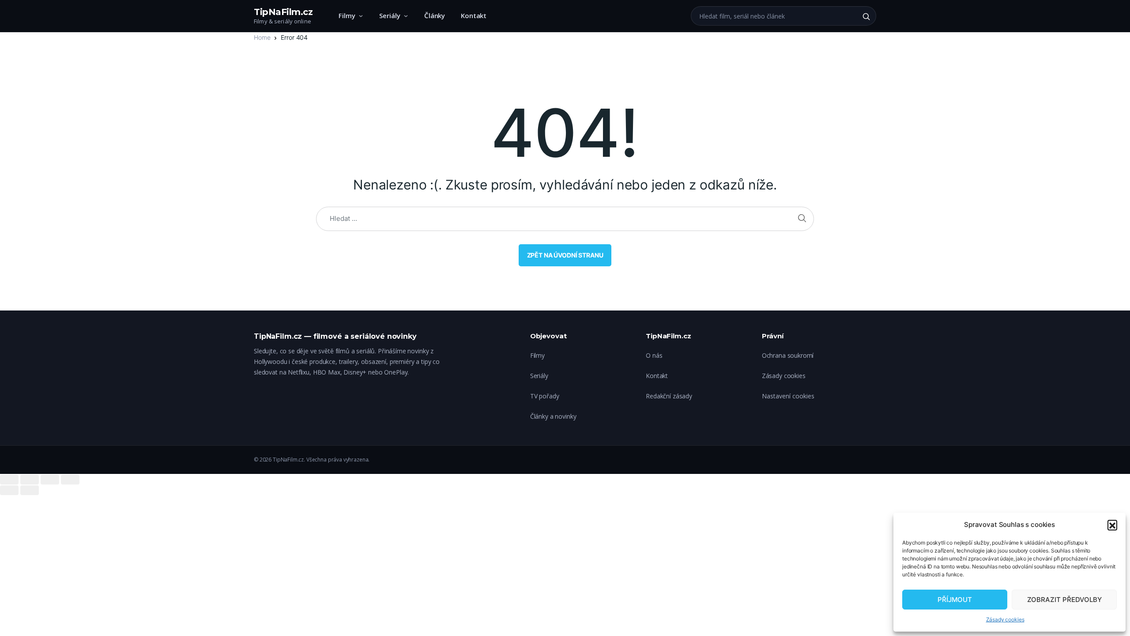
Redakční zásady (669, 396)
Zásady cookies (1005, 619)
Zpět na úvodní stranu (565, 255)
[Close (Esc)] (9, 480)
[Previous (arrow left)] (9, 490)
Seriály (389, 15)
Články (434, 15)
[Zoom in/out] (70, 480)
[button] (1112, 524)
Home (262, 37)
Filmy (347, 15)
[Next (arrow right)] (29, 490)
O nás (654, 355)
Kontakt (473, 15)
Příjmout (955, 599)
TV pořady (544, 396)
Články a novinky (553, 416)
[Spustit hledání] (866, 16)
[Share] (29, 480)
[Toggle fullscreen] (50, 480)
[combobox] (773, 16)
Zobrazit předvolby (1064, 599)
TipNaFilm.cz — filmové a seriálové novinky (335, 336)
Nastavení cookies (788, 396)
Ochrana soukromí (788, 355)
